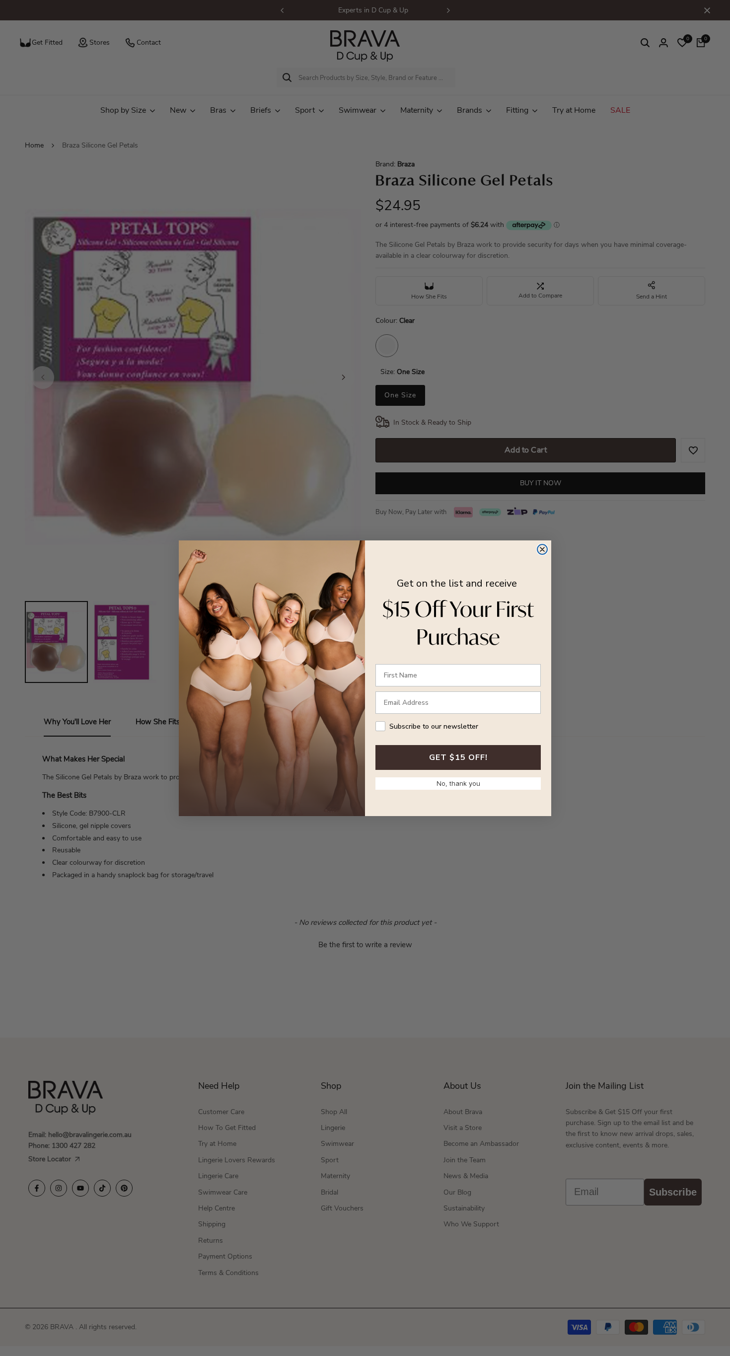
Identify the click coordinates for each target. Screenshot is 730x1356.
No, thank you (458, 783)
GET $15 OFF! (458, 757)
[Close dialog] (542, 549)
